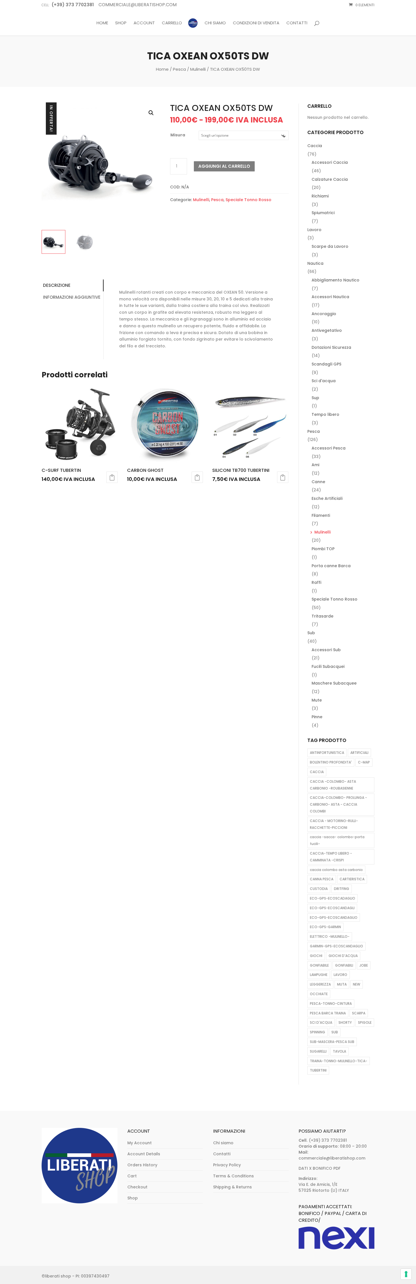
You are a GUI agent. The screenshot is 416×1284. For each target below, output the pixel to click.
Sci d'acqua (324, 381)
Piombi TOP (323, 549)
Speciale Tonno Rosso (248, 200)
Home (162, 69)
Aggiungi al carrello (224, 166)
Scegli (197, 477)
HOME (102, 23)
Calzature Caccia (330, 179)
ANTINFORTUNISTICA (327, 752)
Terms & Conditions (233, 1176)
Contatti (221, 1154)
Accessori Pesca (329, 448)
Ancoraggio (324, 314)
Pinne (317, 717)
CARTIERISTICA (352, 879)
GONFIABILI (344, 965)
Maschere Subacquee (334, 683)
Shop (132, 1198)
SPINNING (317, 1032)
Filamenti (321, 515)
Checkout (137, 1187)
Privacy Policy (227, 1165)
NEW (356, 984)
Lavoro (314, 230)
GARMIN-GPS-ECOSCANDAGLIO (336, 946)
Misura (177, 135)
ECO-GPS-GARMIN (325, 926)
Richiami (320, 196)
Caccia (314, 146)
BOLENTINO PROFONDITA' (331, 762)
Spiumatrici (323, 213)
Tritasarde (322, 616)
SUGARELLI (318, 1051)
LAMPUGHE (318, 974)
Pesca (179, 69)
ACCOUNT (144, 23)
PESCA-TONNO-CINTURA (331, 1003)
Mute (317, 700)
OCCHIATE (319, 994)
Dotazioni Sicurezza (331, 347)
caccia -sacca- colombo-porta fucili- (337, 840)
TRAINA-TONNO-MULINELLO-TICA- (338, 1061)
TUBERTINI (318, 1070)
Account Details (143, 1154)
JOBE (363, 965)
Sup (315, 398)
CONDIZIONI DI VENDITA (256, 23)
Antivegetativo (327, 330)
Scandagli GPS (326, 364)
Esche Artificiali (327, 498)
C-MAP (364, 762)
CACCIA (317, 771)
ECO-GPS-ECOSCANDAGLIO (333, 917)
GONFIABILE (319, 965)
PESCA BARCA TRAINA (328, 1013)
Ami (315, 465)
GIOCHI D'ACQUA (343, 955)
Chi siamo (223, 1143)
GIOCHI (316, 955)
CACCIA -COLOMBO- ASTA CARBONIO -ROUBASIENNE (333, 785)
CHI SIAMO (215, 23)
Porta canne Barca (331, 566)
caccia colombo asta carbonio (336, 869)
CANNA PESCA (321, 879)
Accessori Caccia (330, 162)
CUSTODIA (319, 888)
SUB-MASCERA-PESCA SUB (332, 1041)
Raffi (316, 582)
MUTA (342, 984)
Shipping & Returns (232, 1187)
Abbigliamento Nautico (335, 280)
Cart (132, 1176)
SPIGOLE (365, 1022)
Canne (318, 482)
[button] (151, 113)
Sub (311, 633)
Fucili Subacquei (328, 666)
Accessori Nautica (330, 297)
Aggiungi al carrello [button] (112, 477)
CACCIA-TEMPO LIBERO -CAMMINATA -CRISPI (331, 857)
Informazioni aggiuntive (71, 297)
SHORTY (345, 1022)
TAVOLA (339, 1051)
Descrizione (56, 285)
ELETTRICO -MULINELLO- (329, 936)
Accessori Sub (326, 650)
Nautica (315, 263)
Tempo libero (325, 414)
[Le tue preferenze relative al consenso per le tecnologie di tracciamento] (406, 1274)
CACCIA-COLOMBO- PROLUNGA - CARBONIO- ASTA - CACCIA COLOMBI (338, 804)
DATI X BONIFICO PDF (319, 1168)
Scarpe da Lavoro (330, 246)
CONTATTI (296, 23)
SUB (334, 1032)
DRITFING (341, 888)
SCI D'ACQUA (321, 1022)
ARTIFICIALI (359, 752)
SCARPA (358, 1013)
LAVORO (340, 974)
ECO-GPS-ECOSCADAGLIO (332, 898)
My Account (139, 1143)
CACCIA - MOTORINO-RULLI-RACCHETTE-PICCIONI (334, 824)
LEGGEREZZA (320, 984)
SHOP (120, 23)
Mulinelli (198, 69)
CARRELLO (172, 23)
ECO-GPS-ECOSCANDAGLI (332, 908)
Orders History (142, 1165)
